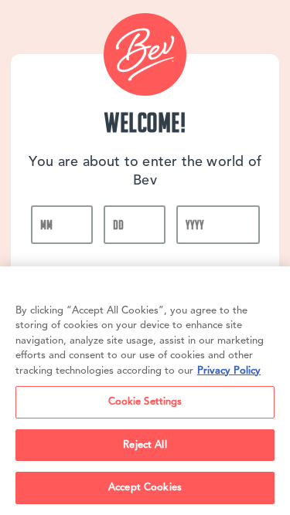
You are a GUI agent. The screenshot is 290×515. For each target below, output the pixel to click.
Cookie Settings (145, 402)
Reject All (144, 445)
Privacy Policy (229, 371)
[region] (145, 390)
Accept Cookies (145, 488)
